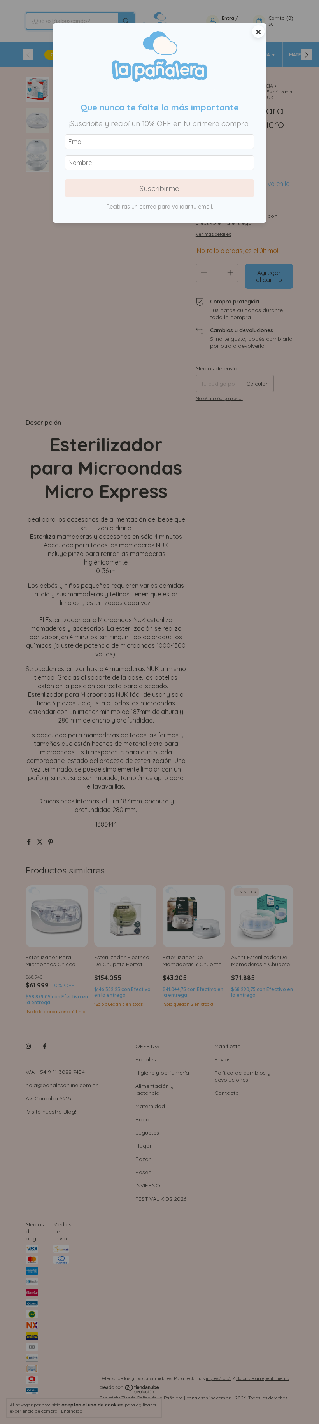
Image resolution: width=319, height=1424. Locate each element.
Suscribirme (159, 188)
